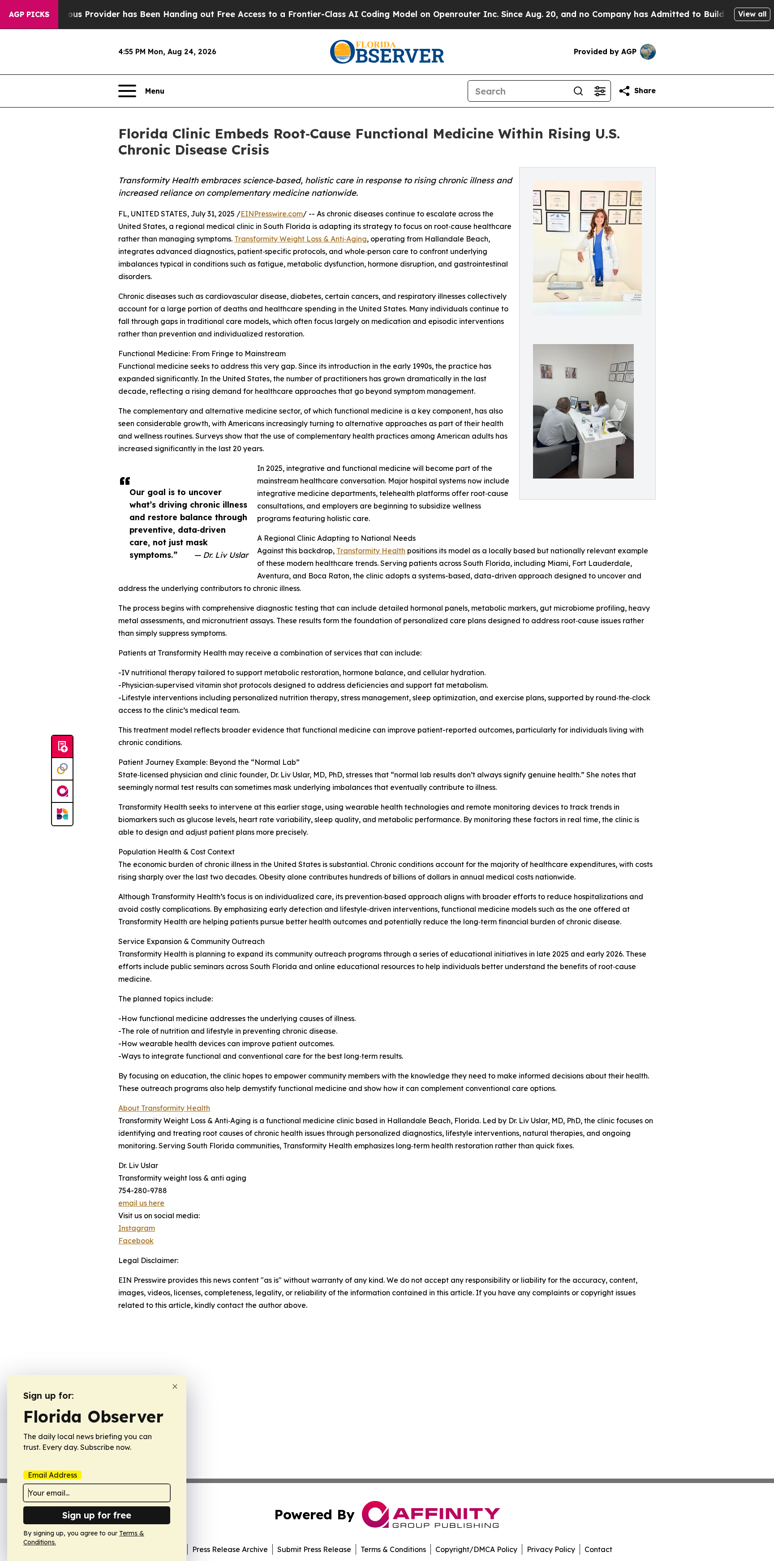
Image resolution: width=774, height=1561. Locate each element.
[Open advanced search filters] (600, 91)
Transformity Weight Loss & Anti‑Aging (300, 238)
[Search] (578, 91)
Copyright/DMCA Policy (476, 1549)
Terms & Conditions (393, 1549)
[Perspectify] (62, 769)
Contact (598, 1549)
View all (752, 13)
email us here (141, 1203)
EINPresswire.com (272, 213)
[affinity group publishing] (62, 791)
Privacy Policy (551, 1549)
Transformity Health (370, 550)
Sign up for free (96, 1515)
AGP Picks (29, 14)
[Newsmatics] (62, 814)
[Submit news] (62, 747)
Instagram (136, 1228)
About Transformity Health (164, 1108)
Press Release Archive (230, 1549)
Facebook (136, 1240)
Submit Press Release (314, 1549)
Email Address (52, 1474)
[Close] (175, 1386)
